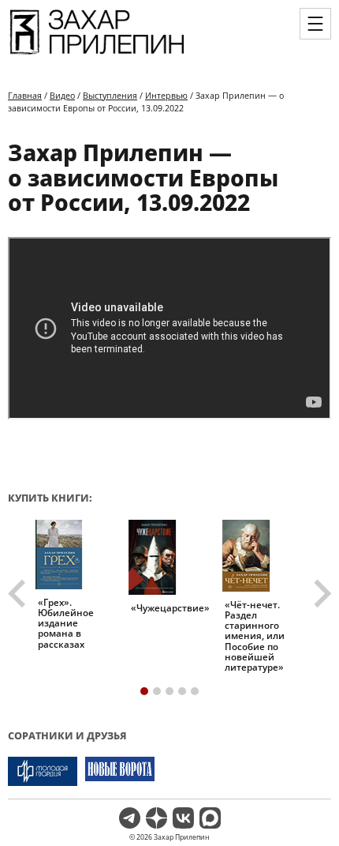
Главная (25, 95)
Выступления (110, 95)
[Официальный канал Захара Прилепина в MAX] (210, 818)
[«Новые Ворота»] (120, 771)
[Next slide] (321, 594)
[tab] (144, 691)
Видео (62, 95)
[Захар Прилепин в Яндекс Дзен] (156, 818)
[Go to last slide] (19, 594)
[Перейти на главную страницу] (97, 54)
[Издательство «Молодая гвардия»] (42, 771)
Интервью (166, 95)
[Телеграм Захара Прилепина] (129, 818)
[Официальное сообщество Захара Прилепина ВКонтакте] (183, 818)
